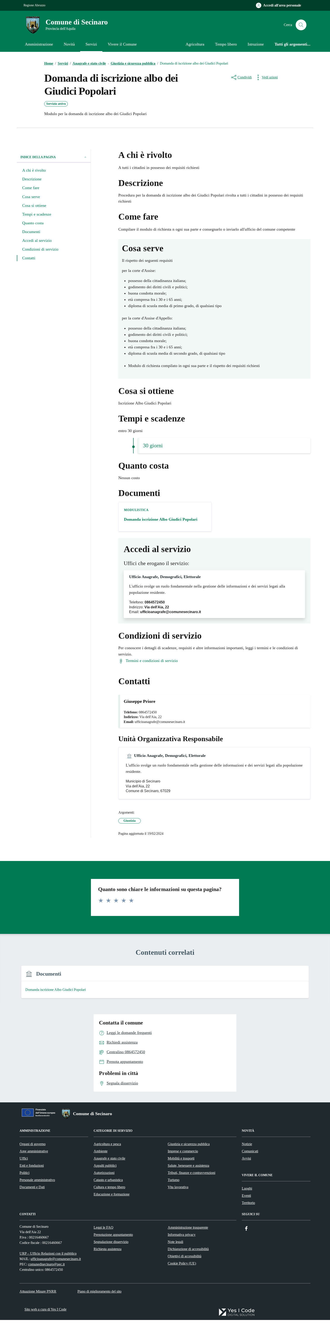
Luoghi (247, 1188)
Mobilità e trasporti (181, 1158)
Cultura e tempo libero (109, 1187)
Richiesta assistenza (107, 1249)
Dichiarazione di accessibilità (188, 1249)
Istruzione (256, 44)
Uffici (24, 1158)
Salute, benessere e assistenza (188, 1165)
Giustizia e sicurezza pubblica (189, 1144)
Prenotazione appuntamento (113, 1235)
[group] (165, 984)
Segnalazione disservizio (111, 1242)
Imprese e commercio (183, 1151)
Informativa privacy (182, 1235)
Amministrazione (39, 44)
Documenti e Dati (32, 1187)
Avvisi (246, 1158)
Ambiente (101, 1151)
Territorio (248, 1203)
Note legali (175, 1242)
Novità (69, 44)
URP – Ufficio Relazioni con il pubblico (48, 1253)
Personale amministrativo (37, 1180)
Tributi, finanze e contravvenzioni (191, 1173)
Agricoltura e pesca (107, 1144)
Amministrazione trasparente (188, 1227)
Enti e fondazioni (32, 1165)
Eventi (246, 1195)
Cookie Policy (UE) (182, 1263)
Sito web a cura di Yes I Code (45, 1309)
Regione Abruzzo (34, 5)
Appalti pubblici (105, 1165)
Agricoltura (195, 44)
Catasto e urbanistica (108, 1180)
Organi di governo (33, 1144)
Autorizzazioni (104, 1173)
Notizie (247, 1144)
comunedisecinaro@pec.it (46, 1264)
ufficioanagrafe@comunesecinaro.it (56, 1259)
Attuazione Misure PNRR (38, 1291)
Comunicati (250, 1151)
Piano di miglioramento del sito (99, 1291)
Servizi (91, 44)
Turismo (173, 1180)
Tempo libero (226, 44)
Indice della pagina (38, 157)
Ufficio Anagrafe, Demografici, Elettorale (165, 577)
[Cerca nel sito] (301, 25)
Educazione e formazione (112, 1194)
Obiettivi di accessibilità (184, 1256)
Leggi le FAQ (103, 1227)
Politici (24, 1173)
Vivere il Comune (122, 44)
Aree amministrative (34, 1151)
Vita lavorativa (178, 1187)
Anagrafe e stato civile (109, 1158)
